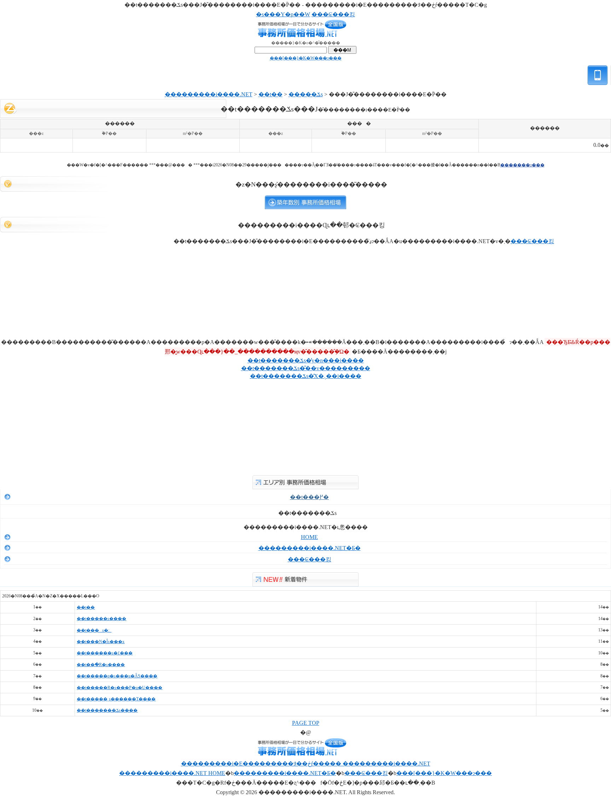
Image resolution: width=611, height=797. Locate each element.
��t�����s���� (101, 618)
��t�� (270, 94)
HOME (309, 537)
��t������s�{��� (105, 652)
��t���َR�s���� (101, 664)
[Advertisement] (305, 157)
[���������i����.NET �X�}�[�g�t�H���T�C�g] (597, 88)
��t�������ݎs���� (107, 710)
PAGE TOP (305, 723)
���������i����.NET (208, 94)
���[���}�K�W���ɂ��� (306, 58)
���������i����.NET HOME (172, 773)
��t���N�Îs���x (100, 641)
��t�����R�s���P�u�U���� (119, 687)
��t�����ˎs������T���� (116, 698)
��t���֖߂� (309, 497)
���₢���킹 (333, 14)
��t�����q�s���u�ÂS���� (117, 675)
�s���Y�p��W (283, 14)
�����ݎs (306, 94)
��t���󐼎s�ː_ (94, 630)
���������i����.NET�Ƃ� (309, 548)
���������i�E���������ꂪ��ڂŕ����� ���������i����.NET (305, 764)
